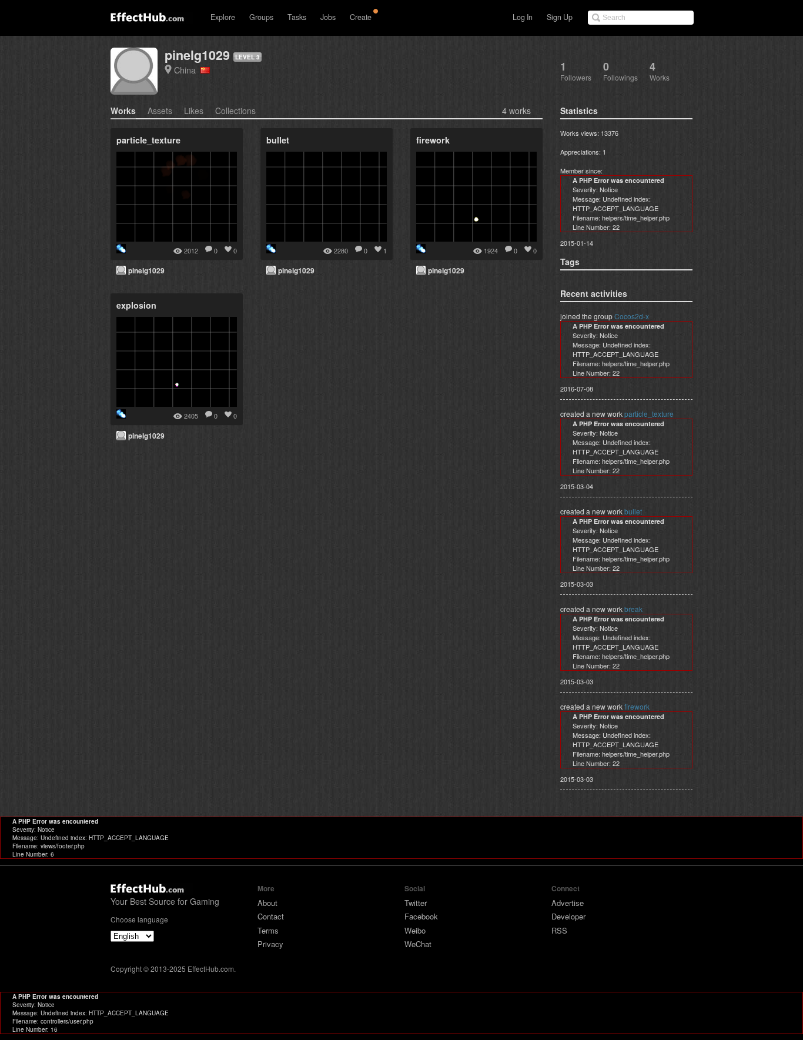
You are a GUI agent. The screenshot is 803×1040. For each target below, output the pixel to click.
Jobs (328, 17)
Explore (222, 17)
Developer (568, 916)
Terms (268, 930)
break (633, 609)
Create (361, 17)
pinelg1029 (197, 55)
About (267, 902)
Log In (523, 17)
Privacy (270, 943)
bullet (633, 511)
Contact (270, 916)
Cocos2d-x (631, 316)
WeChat (417, 943)
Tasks (296, 17)
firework (637, 706)
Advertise (567, 902)
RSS (559, 930)
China (187, 69)
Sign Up (560, 17)
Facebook (421, 916)
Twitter (415, 902)
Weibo (415, 930)
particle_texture (649, 414)
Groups (261, 17)
